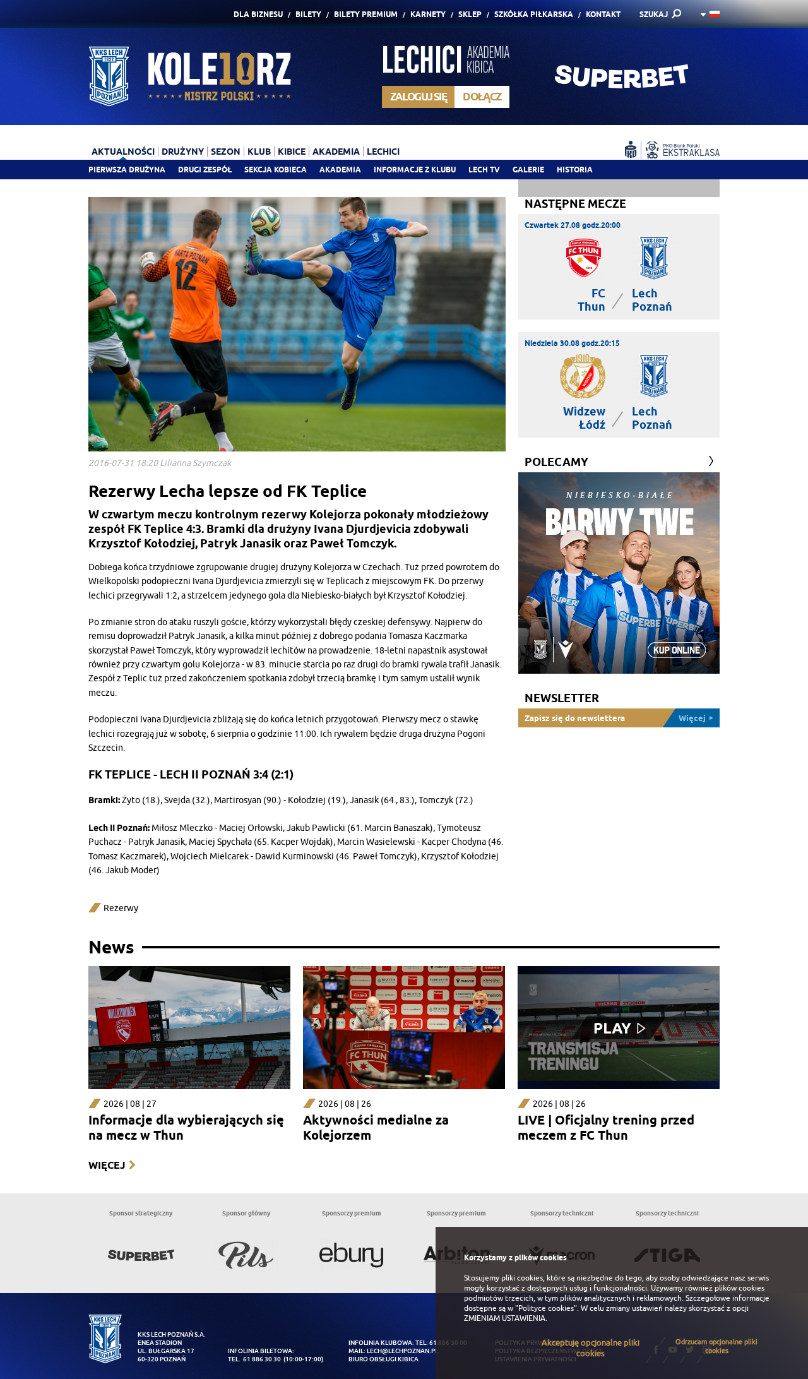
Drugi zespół (205, 169)
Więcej (106, 1165)
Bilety (308, 14)
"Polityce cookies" (546, 1308)
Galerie (528, 169)
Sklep (470, 14)
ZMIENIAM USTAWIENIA (504, 1318)
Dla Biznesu (258, 14)
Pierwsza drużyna (126, 169)
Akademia (340, 169)
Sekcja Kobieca (275, 169)
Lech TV (484, 169)
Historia (575, 169)
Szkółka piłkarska (533, 14)
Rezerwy (121, 908)
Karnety (428, 14)
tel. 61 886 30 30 (254, 1359)
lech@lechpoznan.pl (402, 1351)
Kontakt (603, 14)
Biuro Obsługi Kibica (383, 1359)
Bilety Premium (366, 14)
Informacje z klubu (415, 169)
